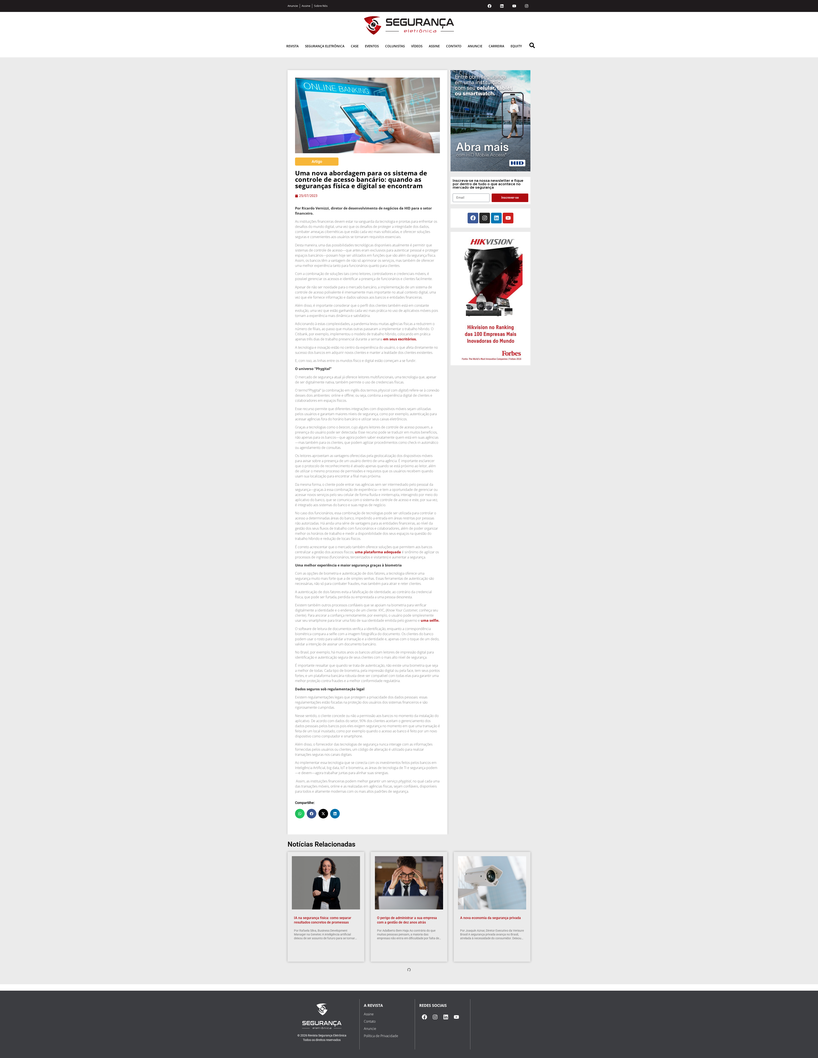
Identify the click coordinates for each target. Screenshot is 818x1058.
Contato (453, 46)
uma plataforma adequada (377, 552)
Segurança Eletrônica (324, 46)
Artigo (317, 161)
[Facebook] (489, 6)
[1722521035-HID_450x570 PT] (490, 170)
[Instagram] (526, 6)
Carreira (496, 46)
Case (355, 46)
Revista (292, 46)
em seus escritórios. (400, 339)
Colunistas (395, 46)
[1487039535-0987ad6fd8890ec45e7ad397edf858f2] (491, 360)
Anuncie (475, 46)
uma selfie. (430, 620)
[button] (300, 813)
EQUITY (516, 46)
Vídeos (416, 46)
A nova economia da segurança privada (490, 918)
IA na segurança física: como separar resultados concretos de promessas (322, 920)
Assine (434, 46)
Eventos (372, 46)
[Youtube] (514, 6)
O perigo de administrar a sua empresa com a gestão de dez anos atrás (407, 920)
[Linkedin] (502, 6)
